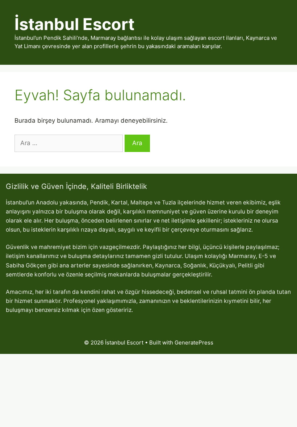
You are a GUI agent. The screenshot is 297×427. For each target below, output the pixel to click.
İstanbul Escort (74, 24)
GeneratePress (194, 342)
